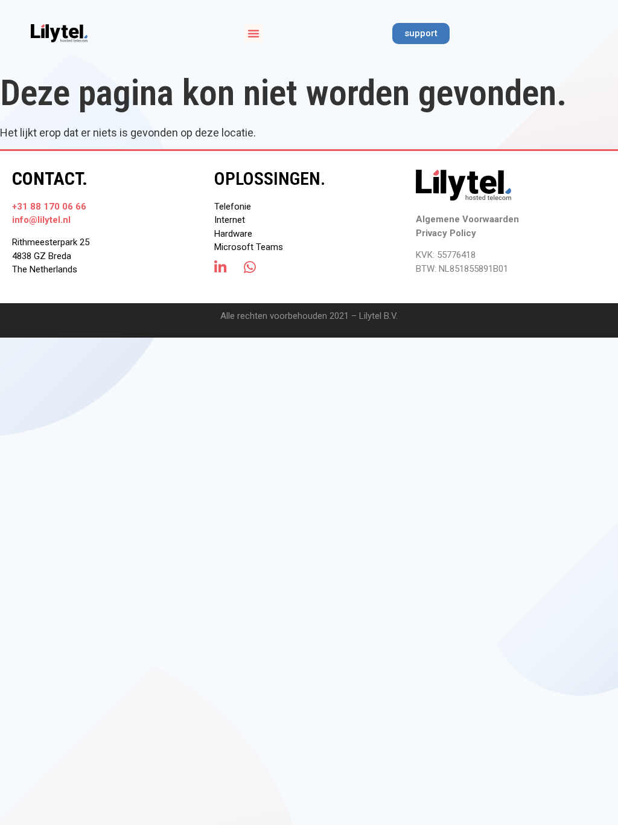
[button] (253, 33)
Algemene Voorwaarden (467, 219)
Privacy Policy (446, 233)
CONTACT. (50, 178)
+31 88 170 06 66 (49, 206)
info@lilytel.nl (41, 219)
